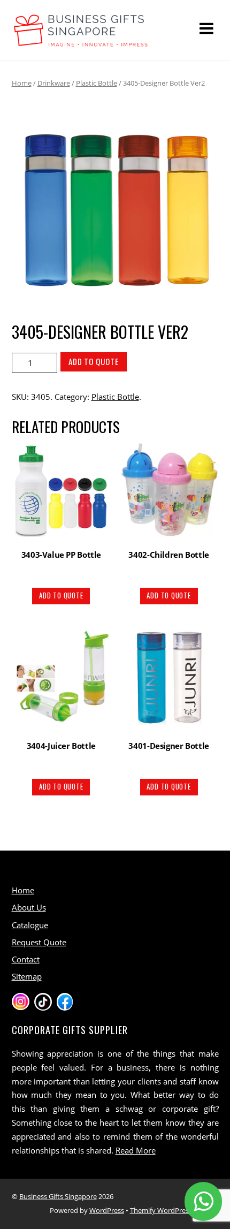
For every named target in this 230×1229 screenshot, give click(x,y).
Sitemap (27, 976)
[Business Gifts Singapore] (81, 41)
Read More (136, 1150)
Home (22, 83)
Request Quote (39, 942)
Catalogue (30, 925)
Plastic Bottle (96, 83)
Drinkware (53, 83)
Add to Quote (93, 361)
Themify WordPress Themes (174, 1210)
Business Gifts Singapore (58, 1196)
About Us (29, 907)
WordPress (106, 1210)
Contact (26, 959)
